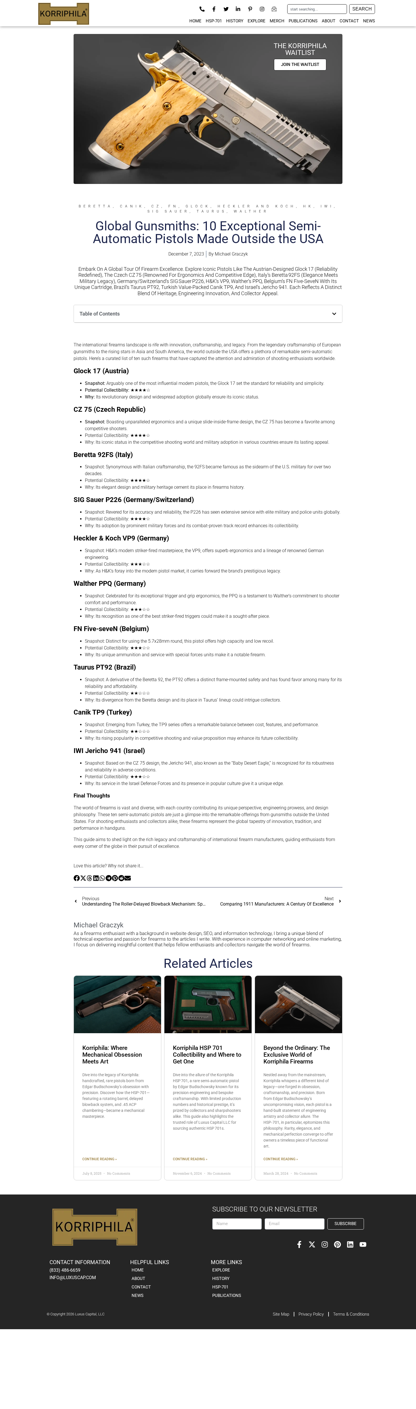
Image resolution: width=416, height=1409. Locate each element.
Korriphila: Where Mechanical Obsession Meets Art (112, 1055)
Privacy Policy (311, 1314)
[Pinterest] (337, 1244)
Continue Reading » (99, 1159)
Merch (277, 20)
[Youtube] (362, 1244)
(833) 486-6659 (65, 1270)
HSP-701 (214, 20)
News (369, 20)
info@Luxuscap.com (73, 1277)
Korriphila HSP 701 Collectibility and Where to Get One (207, 1055)
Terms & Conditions (351, 1314)
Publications (303, 20)
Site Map (281, 1314)
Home (195, 20)
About (328, 20)
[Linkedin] (350, 1244)
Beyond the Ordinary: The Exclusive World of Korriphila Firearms (296, 1055)
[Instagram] (324, 1244)
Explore (256, 20)
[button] (334, 314)
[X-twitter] (312, 1244)
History (234, 20)
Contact (349, 20)
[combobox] (317, 9)
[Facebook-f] (299, 1244)
